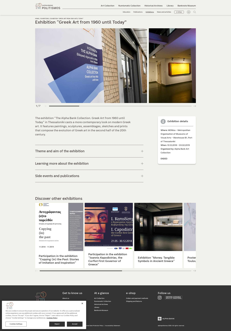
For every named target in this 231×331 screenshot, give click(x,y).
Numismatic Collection (129, 6)
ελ (189, 12)
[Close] (82, 303)
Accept (74, 324)
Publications (138, 12)
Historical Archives (153, 6)
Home (37, 18)
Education (126, 12)
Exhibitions (150, 12)
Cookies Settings (16, 324)
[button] (194, 106)
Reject (57, 324)
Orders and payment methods (137, 298)
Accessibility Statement (112, 325)
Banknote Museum (187, 6)
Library (170, 6)
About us (65, 298)
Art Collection (107, 6)
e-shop (179, 12)
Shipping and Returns (134, 301)
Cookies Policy (52, 318)
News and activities (164, 12)
